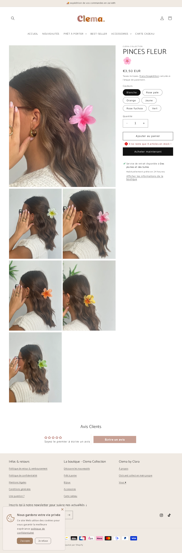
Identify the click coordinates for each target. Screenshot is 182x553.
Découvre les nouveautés (77, 469)
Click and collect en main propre (135, 475)
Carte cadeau (70, 496)
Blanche (132, 92)
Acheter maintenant (148, 151)
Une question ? (16, 496)
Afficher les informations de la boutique (144, 178)
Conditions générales (20, 489)
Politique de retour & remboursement (28, 469)
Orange (131, 100)
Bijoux (67, 482)
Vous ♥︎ (122, 482)
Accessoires (70, 489)
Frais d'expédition (149, 76)
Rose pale (152, 92)
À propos (123, 469)
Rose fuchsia (135, 108)
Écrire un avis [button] (115, 439)
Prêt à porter (70, 475)
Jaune (149, 100)
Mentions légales (17, 482)
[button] (13, 18)
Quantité (127, 116)
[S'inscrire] (69, 515)
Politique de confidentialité (23, 475)
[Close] (62, 509)
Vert (154, 108)
